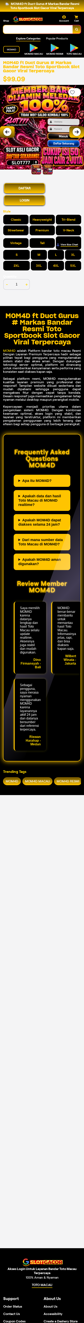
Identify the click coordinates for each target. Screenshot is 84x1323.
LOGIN (24, 200)
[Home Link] (27, 19)
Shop (6, 20)
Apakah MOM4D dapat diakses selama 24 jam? (39, 522)
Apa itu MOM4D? (37, 481)
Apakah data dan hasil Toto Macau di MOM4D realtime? (39, 500)
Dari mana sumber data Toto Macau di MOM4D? (40, 542)
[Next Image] (76, 132)
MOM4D (9, 350)
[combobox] (38, 29)
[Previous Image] (7, 132)
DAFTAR (25, 188)
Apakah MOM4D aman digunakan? (39, 562)
